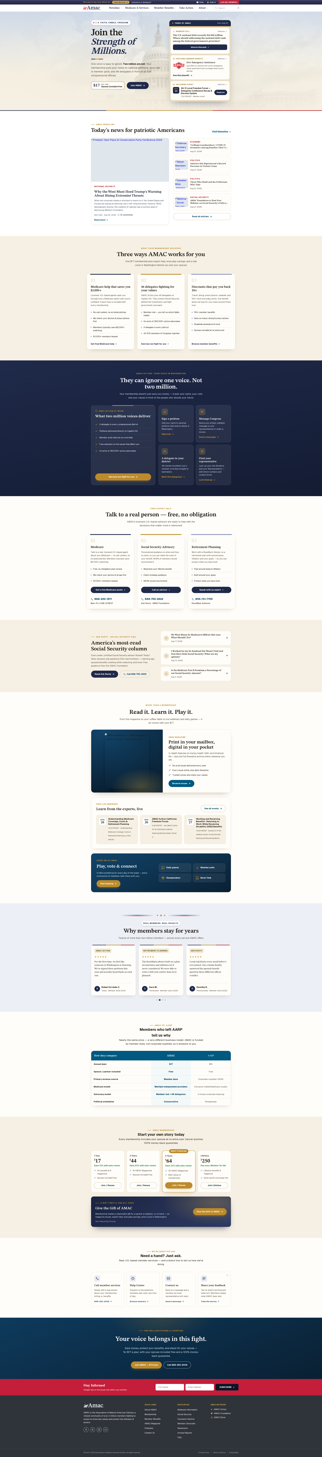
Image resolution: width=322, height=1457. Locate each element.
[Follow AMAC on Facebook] (86, 1429)
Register (222, 93)
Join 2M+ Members (228, 2)
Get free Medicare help (102, 344)
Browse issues (179, 783)
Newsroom (182, 1428)
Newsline (114, 8)
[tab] (157, 1000)
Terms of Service (219, 1452)
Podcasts (149, 1428)
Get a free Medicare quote (109, 590)
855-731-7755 (204, 599)
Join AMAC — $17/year (146, 1365)
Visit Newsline (220, 131)
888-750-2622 (154, 599)
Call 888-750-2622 (136, 674)
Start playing (106, 883)
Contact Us (150, 1433)
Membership (150, 1414)
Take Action (186, 8)
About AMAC (151, 1409)
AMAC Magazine (152, 1423)
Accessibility (233, 1452)
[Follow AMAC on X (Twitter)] (92, 1429)
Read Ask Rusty (103, 674)
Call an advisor (159, 590)
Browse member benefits (204, 344)
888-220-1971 (103, 599)
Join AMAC (136, 85)
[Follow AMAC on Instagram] (99, 1429)
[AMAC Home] (94, 1405)
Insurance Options (185, 1419)
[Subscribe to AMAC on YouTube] (105, 1429)
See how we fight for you (153, 344)
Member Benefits (164, 8)
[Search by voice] (238, 8)
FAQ (179, 1437)
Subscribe (225, 1387)
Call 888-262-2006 (177, 1365)
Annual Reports (184, 1433)
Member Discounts (186, 1423)
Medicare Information (187, 1409)
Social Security (184, 1414)
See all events (211, 808)
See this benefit (181, 75)
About (202, 8)
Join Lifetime (214, 1185)
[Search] (216, 8)
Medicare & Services (137, 8)
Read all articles (200, 216)
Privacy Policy (203, 1452)
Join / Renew (107, 1185)
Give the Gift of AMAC (208, 1211)
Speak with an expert (210, 590)
